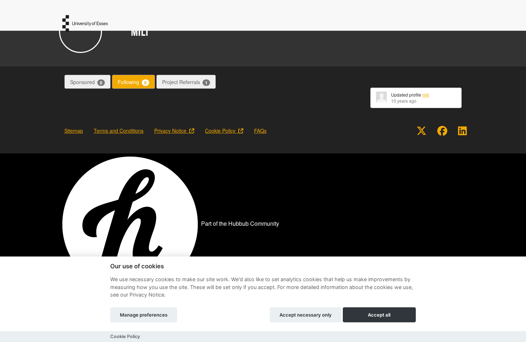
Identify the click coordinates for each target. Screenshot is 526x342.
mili (425, 95)
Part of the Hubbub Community (240, 223)
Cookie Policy (221, 130)
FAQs (260, 130)
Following (132, 82)
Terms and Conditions (118, 130)
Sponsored (86, 82)
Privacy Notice (171, 130)
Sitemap (73, 130)
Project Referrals (185, 82)
